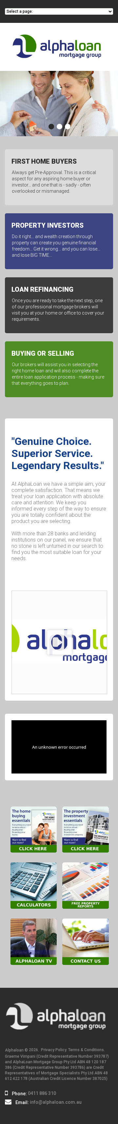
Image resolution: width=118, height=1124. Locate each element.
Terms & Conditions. (86, 1050)
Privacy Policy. (54, 1050)
